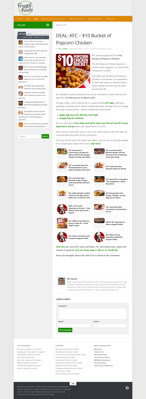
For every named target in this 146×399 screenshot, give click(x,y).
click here (95, 143)
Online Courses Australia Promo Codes (71, 354)
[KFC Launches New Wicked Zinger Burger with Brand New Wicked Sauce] (62, 181)
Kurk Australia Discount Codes (67, 374)
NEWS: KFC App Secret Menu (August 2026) (115, 223)
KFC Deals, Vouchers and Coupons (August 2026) (79, 237)
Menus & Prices (76, 19)
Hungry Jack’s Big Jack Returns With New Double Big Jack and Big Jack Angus (32, 104)
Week (30, 37)
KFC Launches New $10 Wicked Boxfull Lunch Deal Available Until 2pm (79, 167)
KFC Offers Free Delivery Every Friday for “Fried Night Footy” (79, 223)
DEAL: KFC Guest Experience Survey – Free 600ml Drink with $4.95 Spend (79, 209)
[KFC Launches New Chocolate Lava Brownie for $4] (99, 209)
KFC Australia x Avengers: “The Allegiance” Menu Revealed (117, 181)
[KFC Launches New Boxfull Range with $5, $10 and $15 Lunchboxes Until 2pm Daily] (99, 153)
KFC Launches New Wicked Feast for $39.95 (116, 167)
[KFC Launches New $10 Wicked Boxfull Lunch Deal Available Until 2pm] (62, 167)
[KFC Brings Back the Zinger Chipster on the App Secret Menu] (99, 195)
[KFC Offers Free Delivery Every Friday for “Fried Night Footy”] (62, 223)
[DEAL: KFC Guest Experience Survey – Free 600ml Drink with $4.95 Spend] (62, 209)
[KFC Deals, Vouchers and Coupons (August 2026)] (62, 237)
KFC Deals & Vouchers (25, 357)
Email (96, 321)
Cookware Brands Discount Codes (69, 368)
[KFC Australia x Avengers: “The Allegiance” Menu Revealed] (99, 181)
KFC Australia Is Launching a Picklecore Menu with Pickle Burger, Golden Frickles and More (79, 153)
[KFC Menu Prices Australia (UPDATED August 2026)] (99, 237)
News (27, 19)
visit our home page (84, 250)
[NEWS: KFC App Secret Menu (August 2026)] (99, 223)
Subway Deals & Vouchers (27, 363)
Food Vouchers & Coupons (52, 19)
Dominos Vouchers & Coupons (29, 349)
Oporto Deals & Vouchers (27, 368)
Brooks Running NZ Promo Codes (69, 363)
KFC (65, 25)
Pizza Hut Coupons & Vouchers (29, 360)
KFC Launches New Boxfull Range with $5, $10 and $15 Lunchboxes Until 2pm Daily (116, 153)
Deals (35, 19)
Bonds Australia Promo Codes (67, 349)
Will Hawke (63, 49)
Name (61, 321)
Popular (21, 34)
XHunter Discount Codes (65, 357)
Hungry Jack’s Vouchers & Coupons (31, 352)
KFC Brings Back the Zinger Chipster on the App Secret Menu (115, 195)
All (42, 37)
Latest (29, 34)
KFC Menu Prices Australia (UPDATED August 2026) (114, 237)
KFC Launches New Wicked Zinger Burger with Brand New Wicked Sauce (79, 181)
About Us (110, 19)
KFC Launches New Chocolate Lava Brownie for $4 (116, 209)
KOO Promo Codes (63, 371)
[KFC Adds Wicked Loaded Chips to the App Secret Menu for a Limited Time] (62, 195)
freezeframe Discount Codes (67, 352)
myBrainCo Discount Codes (66, 365)
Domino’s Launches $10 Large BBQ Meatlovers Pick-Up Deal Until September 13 (33, 79)
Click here (60, 246)
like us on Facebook (107, 250)
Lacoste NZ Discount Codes (66, 360)
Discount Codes (94, 19)
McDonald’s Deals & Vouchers (29, 354)
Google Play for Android (71, 118)
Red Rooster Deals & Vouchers (29, 365)
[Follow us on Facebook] (47, 25)
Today (25, 37)
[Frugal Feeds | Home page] (25, 8)
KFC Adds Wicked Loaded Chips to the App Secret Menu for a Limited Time (79, 195)
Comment (62, 306)
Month (36, 37)
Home (19, 19)
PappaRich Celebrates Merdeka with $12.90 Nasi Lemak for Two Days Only (31, 95)
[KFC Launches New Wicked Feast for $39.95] (99, 167)
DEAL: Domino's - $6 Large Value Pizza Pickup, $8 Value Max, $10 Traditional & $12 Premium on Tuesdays (32, 60)
